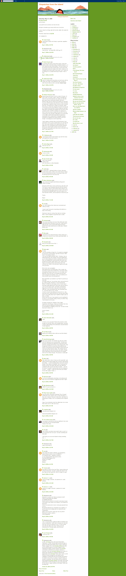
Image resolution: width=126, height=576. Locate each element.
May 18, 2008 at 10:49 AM (47, 245)
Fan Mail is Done (76, 85)
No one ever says (77, 118)
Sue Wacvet (46, 331)
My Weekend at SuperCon (79, 87)
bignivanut (46, 376)
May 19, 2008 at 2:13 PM (47, 464)
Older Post (65, 570)
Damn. (74, 68)
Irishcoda (46, 220)
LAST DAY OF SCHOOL (78, 114)
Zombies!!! (75, 77)
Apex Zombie (47, 158)
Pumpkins (74, 36)
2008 (73, 47)
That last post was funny (78, 116)
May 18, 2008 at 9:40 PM (47, 372)
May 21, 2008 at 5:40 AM (47, 536)
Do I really (75, 119)
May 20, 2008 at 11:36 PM (47, 529)
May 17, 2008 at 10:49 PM (47, 91)
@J (44, 203)
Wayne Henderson (48, 180)
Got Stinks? (75, 65)
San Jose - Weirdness (78, 83)
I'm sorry (75, 90)
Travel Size (75, 75)
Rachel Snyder (47, 62)
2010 (73, 44)
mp (44, 451)
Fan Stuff (74, 29)
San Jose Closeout (77, 82)
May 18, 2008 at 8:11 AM (47, 216)
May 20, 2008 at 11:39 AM (47, 474)
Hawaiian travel (75, 32)
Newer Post (41, 570)
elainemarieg (46, 151)
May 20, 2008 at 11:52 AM (47, 491)
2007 (73, 132)
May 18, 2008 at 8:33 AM (47, 229)
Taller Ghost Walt (77, 63)
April (74, 125)
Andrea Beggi (47, 144)
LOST (73, 33)
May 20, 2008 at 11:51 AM (47, 483)
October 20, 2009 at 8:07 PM (48, 566)
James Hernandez (48, 317)
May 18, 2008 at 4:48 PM (47, 335)
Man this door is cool (78, 123)
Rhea (45, 233)
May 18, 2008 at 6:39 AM (47, 165)
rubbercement (47, 56)
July (74, 58)
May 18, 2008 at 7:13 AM (47, 200)
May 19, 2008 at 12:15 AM (47, 389)
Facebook (74, 27)
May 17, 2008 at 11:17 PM (47, 131)
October (75, 52)
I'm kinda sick (76, 121)
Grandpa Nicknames (77, 94)
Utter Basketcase (47, 385)
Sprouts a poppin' (77, 109)
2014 (73, 42)
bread (73, 25)
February (75, 128)
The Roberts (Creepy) (77, 99)
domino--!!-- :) (47, 478)
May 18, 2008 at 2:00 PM (47, 328)
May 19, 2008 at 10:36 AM (47, 426)
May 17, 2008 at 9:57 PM (47, 45)
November (75, 51)
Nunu (73, 35)
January (75, 130)
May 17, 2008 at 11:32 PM (47, 140)
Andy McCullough (48, 339)
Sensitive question (77, 66)
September (75, 54)
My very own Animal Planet (79, 101)
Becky (45, 249)
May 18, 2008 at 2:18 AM (47, 155)
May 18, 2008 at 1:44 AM (47, 147)
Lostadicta (46, 409)
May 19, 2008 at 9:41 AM (47, 415)
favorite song (75, 30)
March (74, 126)
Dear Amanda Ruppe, (77, 73)
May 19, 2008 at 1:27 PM (47, 447)
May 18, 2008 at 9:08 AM (47, 238)
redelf (45, 169)
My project (75, 92)
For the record (43, 20)
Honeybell (46, 241)
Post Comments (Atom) (50, 573)
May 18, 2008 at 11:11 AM (47, 314)
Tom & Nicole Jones (48, 419)
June (74, 59)
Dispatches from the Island (51, 4)
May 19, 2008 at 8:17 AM (47, 405)
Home (53, 570)
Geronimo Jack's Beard (76, 20)
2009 (73, 46)
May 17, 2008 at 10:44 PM (47, 85)
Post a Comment (42, 568)
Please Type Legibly (48, 392)
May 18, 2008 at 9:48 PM (47, 381)
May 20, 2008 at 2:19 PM (47, 516)
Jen (44, 429)
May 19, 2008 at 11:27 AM (47, 440)
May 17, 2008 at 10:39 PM (47, 58)
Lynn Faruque (47, 533)
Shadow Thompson (48, 94)
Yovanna (45, 468)
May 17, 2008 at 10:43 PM (47, 75)
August (75, 56)
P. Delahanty (46, 135)
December (75, 49)
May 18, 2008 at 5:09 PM (47, 354)
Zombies (74, 38)
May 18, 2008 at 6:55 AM (47, 176)
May (74, 61)
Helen (45, 358)
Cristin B (45, 39)
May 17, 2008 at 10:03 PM (47, 52)
